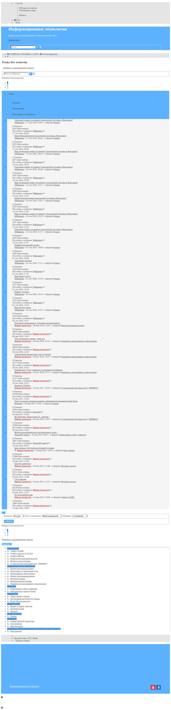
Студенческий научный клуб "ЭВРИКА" (79, 388)
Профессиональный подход (27, 245)
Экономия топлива (23, 261)
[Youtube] (153, 688)
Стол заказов (20, 479)
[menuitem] (28, 8)
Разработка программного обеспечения (79, 341)
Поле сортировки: (33, 516)
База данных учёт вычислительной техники (34, 448)
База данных (69, 450)
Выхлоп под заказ (22, 307)
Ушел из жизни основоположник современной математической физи (45, 401)
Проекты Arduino (22, 385)
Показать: (8, 516)
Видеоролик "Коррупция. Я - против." (32, 417)
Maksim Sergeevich (22, 325)
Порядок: (67, 516)
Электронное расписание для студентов (32, 354)
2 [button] (7, 85)
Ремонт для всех (21, 292)
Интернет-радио (68, 466)
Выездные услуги (22, 276)
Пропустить (14, 40)
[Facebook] (158, 688)
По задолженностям (23, 495)
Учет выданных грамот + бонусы (29, 339)
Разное (57, 122)
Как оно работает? (22, 463)
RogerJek (18, 403)
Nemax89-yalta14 (22, 435)
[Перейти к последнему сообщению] (43, 131)
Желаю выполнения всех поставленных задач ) (35, 432)
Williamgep (19, 122)
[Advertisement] (85, 662)
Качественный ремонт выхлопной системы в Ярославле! (40, 136)
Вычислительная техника (72, 325)
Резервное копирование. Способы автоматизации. (37, 323)
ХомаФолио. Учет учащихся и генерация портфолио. (38, 370)
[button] (7, 87)
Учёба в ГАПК (67, 497)
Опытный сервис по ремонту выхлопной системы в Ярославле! (43, 120)
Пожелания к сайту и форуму (72, 435)
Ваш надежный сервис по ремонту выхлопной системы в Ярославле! (46, 151)
